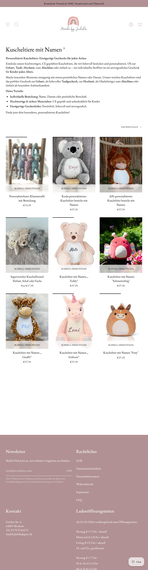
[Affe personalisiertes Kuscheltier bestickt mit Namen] (121, 164)
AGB (79, 461)
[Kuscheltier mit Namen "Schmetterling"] (121, 245)
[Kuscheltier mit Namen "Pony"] (121, 321)
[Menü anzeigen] (8, 24)
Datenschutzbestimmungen (40, 481)
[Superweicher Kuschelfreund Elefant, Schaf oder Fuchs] (27, 245)
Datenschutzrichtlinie (88, 468)
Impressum (82, 492)
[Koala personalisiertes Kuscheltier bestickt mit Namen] (74, 164)
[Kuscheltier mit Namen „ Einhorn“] (74, 321)
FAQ (79, 500)
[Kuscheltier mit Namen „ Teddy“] (74, 245)
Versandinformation (87, 476)
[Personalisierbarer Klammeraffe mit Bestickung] (27, 164)
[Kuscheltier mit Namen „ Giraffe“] (27, 321)
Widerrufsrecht (84, 484)
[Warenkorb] (139, 24)
